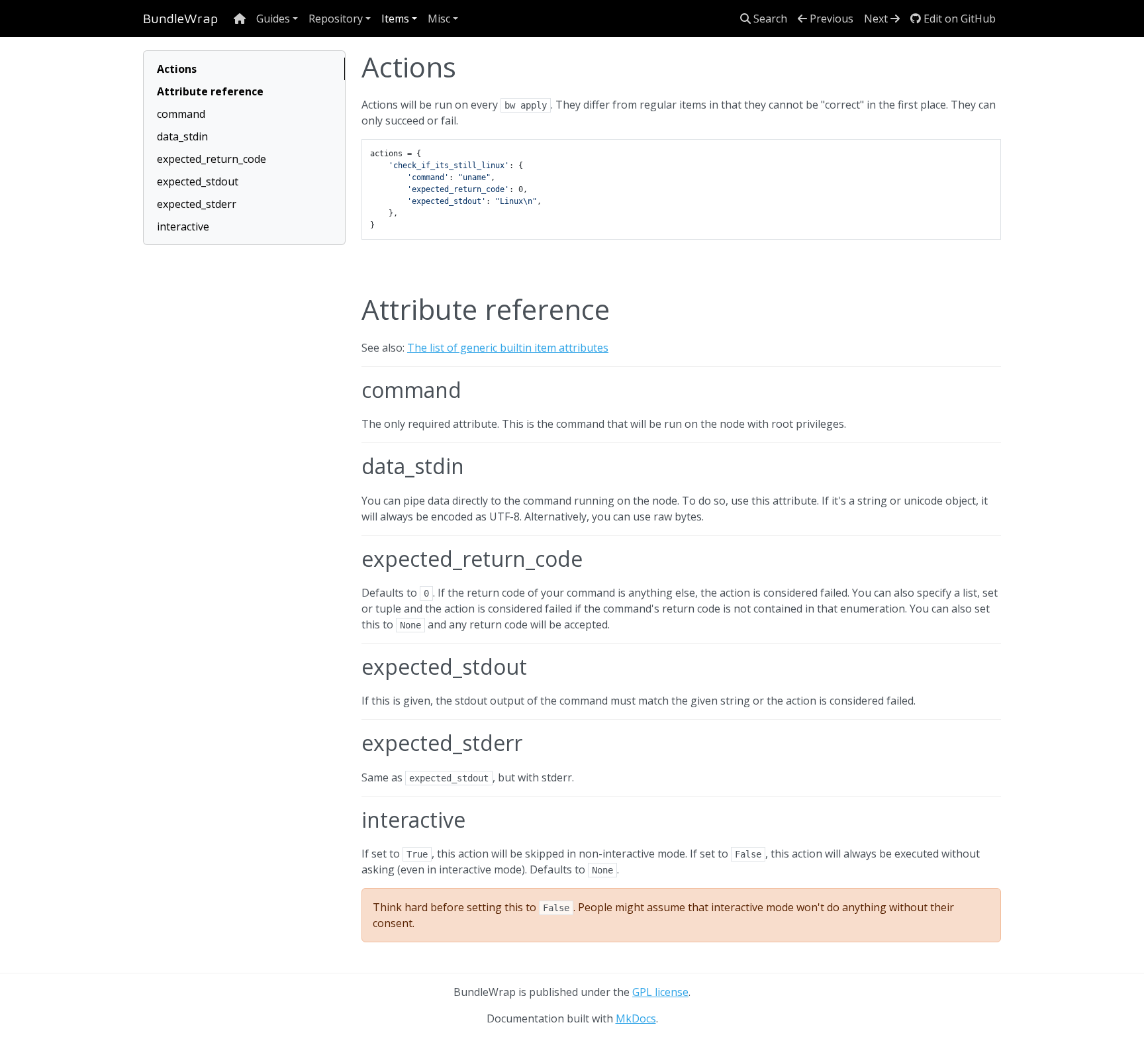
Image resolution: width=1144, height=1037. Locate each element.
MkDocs (636, 1018)
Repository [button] (336, 18)
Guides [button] (273, 18)
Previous (830, 18)
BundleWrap (180, 18)
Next (877, 18)
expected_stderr (196, 204)
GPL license (660, 992)
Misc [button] (439, 18)
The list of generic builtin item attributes (507, 347)
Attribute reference (210, 91)
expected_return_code (211, 159)
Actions (177, 69)
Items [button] (395, 18)
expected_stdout (197, 181)
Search (769, 18)
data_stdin (182, 136)
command (181, 114)
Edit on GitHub (958, 18)
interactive (183, 226)
